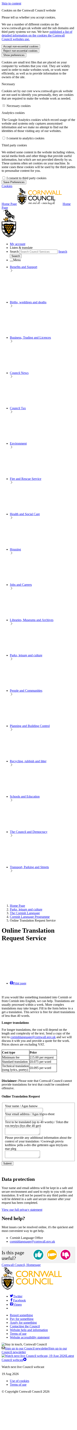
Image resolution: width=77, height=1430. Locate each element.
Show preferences (14, 55)
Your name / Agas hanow (21, 1106)
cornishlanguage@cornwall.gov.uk (33, 1037)
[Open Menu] (11, 261)
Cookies (7, 186)
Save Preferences (14, 182)
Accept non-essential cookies (20, 46)
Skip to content (11, 3)
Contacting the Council (25, 1326)
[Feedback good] (38, 1255)
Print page (19, 983)
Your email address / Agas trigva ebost (29, 1114)
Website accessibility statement (29, 1337)
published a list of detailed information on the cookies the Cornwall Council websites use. (37, 35)
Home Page (17, 905)
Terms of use (18, 1333)
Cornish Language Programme (30, 917)
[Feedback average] (52, 1255)
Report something (21, 1315)
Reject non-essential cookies (20, 50)
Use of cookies (19, 1381)
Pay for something (21, 1319)
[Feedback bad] (65, 1255)
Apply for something (23, 1322)
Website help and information (29, 1330)
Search (14, 251)
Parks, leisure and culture (26, 909)
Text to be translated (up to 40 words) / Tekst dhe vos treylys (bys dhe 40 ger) (36, 1123)
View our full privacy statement (22, 1209)
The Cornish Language (25, 913)
